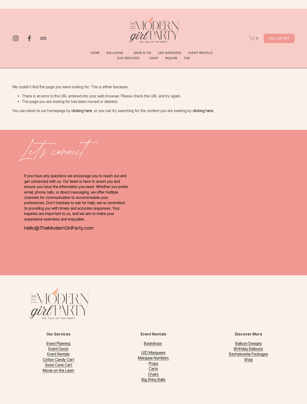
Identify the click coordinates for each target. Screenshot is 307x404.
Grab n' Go (142, 53)
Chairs (153, 374)
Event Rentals (58, 354)
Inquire (171, 58)
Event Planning (58, 343)
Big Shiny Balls (153, 379)
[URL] (43, 38)
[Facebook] (29, 38)
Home (95, 53)
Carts (153, 368)
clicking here (81, 110)
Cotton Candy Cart (58, 359)
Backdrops (153, 343)
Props (153, 363)
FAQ (187, 58)
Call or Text (279, 38)
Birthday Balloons (248, 349)
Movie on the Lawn (58, 370)
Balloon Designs (248, 343)
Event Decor (58, 349)
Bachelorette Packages (248, 354)
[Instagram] (15, 38)
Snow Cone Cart (58, 365)
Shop (154, 58)
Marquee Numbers (153, 358)
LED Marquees (170, 53)
